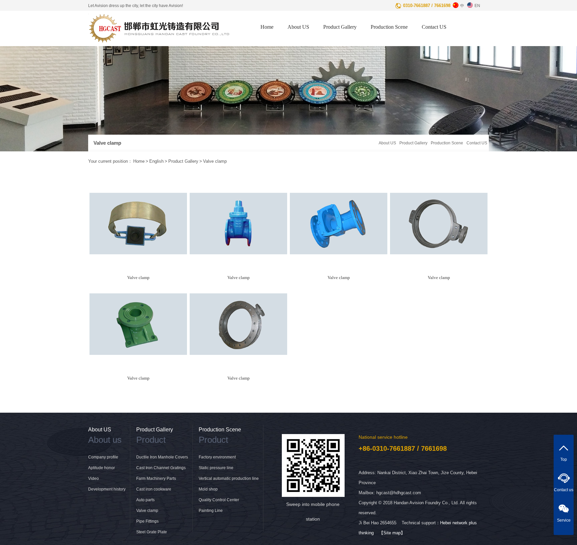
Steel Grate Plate (151, 532)
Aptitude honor (101, 467)
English (156, 161)
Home (266, 27)
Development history (107, 489)
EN (477, 5)
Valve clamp (215, 161)
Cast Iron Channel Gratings (161, 467)
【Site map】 (392, 532)
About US (298, 27)
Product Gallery (340, 27)
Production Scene (389, 27)
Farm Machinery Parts (156, 478)
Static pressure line (216, 467)
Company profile (103, 457)
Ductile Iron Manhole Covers (162, 457)
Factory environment (217, 457)
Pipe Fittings (147, 521)
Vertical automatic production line (229, 478)
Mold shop (208, 489)
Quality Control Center (219, 500)
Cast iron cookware (153, 489)
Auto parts (145, 500)
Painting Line (211, 510)
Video (93, 478)
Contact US (434, 27)
